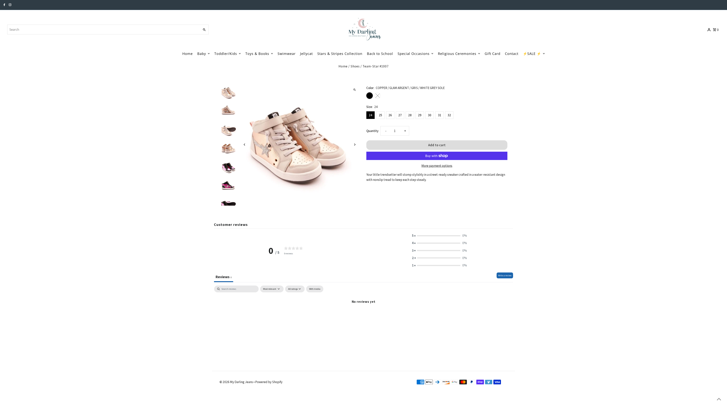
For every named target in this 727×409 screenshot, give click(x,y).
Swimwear (287, 53)
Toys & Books (257, 53)
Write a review (505, 275)
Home (187, 53)
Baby (201, 53)
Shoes (355, 66)
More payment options (436, 166)
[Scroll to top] (719, 399)
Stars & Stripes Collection (339, 53)
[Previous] (244, 144)
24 (370, 115)
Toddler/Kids (225, 53)
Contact (511, 53)
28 (410, 115)
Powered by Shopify (268, 382)
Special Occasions (414, 53)
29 (419, 115)
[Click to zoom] (354, 89)
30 (429, 115)
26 (390, 115)
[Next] (354, 144)
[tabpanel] (363, 314)
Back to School (380, 53)
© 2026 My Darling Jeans (237, 382)
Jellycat (306, 53)
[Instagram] (9, 5)
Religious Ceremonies (457, 53)
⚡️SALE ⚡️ (532, 53)
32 (449, 115)
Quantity (372, 131)
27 (400, 115)
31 (439, 115)
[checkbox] (314, 289)
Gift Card (492, 53)
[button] (439, 235)
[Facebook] (4, 5)
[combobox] (103, 29)
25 (380, 115)
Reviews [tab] (223, 276)
